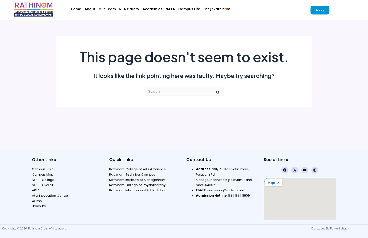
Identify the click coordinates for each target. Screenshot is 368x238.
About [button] (90, 9)
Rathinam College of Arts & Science (137, 169)
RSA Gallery (129, 9)
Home (76, 9)
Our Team (107, 9)
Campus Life (189, 9)
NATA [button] (170, 9)
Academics (152, 9)
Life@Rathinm (217, 9)
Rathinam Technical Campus (132, 174)
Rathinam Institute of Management (137, 179)
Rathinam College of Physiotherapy (137, 185)
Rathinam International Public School (138, 190)
